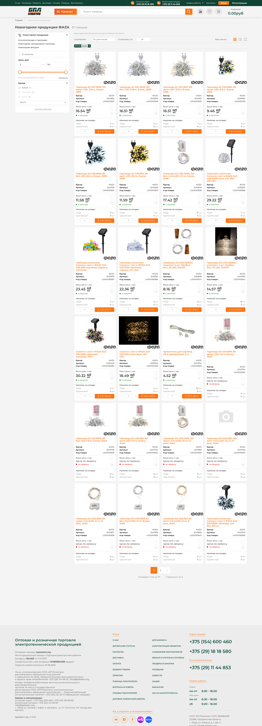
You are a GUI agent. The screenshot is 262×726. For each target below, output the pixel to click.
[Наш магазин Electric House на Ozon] (148, 719)
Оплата (56, 3)
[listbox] (103, 39)
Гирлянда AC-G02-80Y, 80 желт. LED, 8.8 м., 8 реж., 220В (133, 176)
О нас (17, 3)
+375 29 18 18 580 (145, 4)
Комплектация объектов (166, 646)
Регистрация (239, 3)
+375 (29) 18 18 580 (210, 651)
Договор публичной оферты (129, 699)
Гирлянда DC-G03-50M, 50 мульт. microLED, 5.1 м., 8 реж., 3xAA (90, 521)
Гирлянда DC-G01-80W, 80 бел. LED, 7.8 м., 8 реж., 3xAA (91, 439)
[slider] (20, 72)
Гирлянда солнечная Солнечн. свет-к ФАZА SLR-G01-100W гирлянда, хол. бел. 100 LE (222, 522)
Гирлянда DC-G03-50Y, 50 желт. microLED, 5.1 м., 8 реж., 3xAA (177, 521)
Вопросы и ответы (123, 687)
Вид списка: (221, 39)
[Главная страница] (35, 12)
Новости (37, 3)
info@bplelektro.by (79, 679)
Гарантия (118, 675)
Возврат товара (121, 670)
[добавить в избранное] (112, 108)
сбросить (63, 78)
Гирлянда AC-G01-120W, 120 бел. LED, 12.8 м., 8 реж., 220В (135, 88)
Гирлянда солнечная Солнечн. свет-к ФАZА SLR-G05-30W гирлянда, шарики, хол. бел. (134, 266)
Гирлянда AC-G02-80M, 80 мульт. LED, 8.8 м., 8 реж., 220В (221, 89)
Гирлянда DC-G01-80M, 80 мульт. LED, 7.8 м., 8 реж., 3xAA (221, 354)
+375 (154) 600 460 (210, 641)
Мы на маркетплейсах (165, 693)
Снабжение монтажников (167, 652)
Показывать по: (125, 39)
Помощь (65, 3)
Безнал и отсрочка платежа (168, 658)
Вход (224, 3)
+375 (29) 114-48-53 (58, 679)
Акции (156, 681)
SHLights (28, 92)
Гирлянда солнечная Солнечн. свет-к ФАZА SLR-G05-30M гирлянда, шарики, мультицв (92, 266)
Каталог (67, 11)
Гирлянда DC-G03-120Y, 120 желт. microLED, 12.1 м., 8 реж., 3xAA (222, 440)
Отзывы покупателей (125, 693)
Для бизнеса (77, 3)
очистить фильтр (43, 109)
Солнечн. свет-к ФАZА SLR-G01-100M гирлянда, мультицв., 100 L (91, 354)
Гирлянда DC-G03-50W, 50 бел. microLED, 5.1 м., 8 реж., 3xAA (134, 521)
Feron (26, 97)
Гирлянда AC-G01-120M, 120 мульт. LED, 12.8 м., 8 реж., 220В (91, 89)
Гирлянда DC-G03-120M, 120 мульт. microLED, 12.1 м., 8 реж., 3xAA (178, 440)
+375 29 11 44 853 (171, 4)
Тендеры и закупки (163, 664)
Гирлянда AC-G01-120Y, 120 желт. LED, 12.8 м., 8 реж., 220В (177, 89)
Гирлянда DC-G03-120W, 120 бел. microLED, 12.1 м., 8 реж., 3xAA (179, 176)
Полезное (26, 3)
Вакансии (158, 687)
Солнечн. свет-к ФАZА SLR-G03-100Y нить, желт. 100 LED (134, 354)
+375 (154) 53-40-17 (55, 694)
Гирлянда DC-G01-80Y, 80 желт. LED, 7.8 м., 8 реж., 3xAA (133, 440)
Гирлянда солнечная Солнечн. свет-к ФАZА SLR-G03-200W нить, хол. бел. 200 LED (222, 177)
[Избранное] (209, 11)
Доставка (46, 3)
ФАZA (26, 88)
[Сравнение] (200, 11)
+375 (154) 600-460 (43, 700)
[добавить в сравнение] (112, 113)
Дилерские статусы (124, 646)
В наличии (27, 54)
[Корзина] (218, 11)
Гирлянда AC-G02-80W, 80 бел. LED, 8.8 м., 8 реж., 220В (91, 174)
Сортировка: (80, 39)
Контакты (210, 3)
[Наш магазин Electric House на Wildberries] (140, 719)
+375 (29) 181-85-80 (64, 700)
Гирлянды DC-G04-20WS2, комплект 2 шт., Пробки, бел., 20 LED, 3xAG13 (178, 265)
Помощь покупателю (125, 681)
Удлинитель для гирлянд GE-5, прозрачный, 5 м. (177, 352)
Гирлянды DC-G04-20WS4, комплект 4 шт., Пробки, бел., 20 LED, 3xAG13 (222, 265)
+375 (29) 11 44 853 (210, 667)
